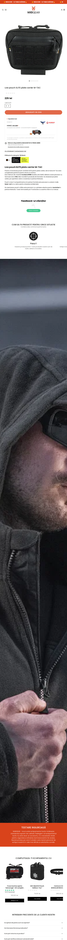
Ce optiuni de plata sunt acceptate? (17, 923)
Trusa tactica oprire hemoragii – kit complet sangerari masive (14, 888)
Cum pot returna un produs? (14, 933)
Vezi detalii (37, 899)
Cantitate (8, 103)
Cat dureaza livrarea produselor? (16, 928)
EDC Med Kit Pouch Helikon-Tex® (37, 887)
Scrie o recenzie (33, 210)
